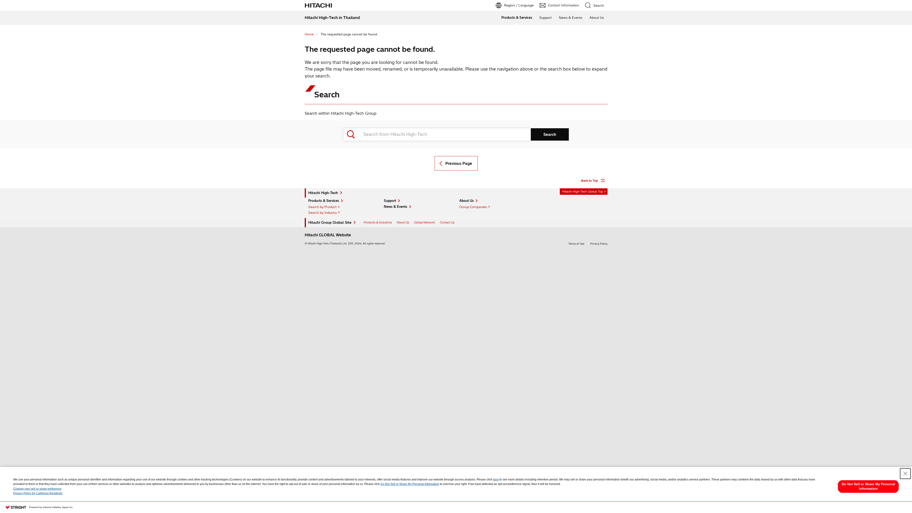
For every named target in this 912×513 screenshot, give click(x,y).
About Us (596, 17)
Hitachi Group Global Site (330, 222)
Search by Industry (322, 212)
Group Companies (473, 207)
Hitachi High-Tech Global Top (582, 191)
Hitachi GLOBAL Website (328, 235)
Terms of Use (576, 243)
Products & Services (516, 17)
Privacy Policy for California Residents (37, 493)
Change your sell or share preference (37, 488)
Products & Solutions (378, 222)
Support (545, 17)
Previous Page (458, 163)
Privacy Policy (599, 243)
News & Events (570, 17)
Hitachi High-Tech (323, 193)
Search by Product (322, 207)
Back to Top (589, 180)
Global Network (424, 222)
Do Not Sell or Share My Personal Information (409, 484)
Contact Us (447, 222)
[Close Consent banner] (905, 473)
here (496, 479)
